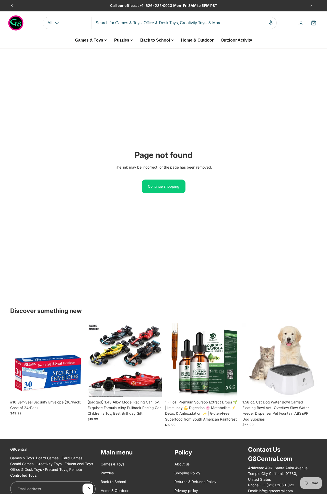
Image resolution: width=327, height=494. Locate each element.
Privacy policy (186, 490)
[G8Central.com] (16, 23)
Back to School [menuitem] (155, 40)
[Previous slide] (12, 5)
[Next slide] (311, 5)
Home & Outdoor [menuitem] (197, 40)
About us (182, 464)
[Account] (301, 23)
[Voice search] (270, 23)
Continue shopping (163, 186)
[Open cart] (314, 23)
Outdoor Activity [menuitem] (236, 40)
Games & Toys (112, 464)
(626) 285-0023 (158, 5)
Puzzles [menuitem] (121, 40)
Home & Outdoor (115, 490)
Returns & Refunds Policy (195, 482)
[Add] (76, 389)
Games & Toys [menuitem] (89, 40)
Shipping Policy (187, 473)
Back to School (113, 482)
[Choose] (154, 389)
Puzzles (107, 473)
